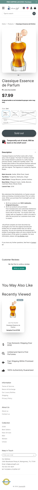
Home (4, 24)
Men (3, 436)
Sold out (19, 133)
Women (4, 439)
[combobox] (19, 13)
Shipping (5, 395)
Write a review (19, 268)
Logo (13, 8)
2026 (4, 427)
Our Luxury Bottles (8, 392)
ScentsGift (22, 486)
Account (31, 8)
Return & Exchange (8, 389)
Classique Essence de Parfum (13, 315)
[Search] (34, 13)
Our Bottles (20, 236)
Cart (35, 8)
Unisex (4, 442)
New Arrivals (6, 433)
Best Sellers (6, 430)
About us (5, 411)
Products (11, 24)
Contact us (6, 414)
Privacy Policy (7, 398)
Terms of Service (8, 386)
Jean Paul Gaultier (10, 89)
